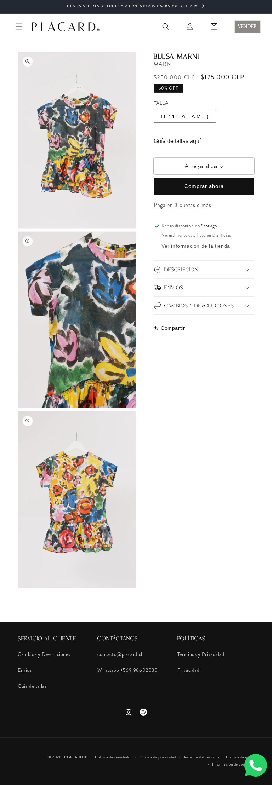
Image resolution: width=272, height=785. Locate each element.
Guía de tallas (32, 685)
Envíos (25, 670)
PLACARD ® (75, 757)
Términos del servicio (201, 757)
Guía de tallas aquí (177, 141)
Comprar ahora (204, 186)
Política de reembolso (113, 757)
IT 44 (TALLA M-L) (185, 116)
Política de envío (240, 757)
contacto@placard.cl (119, 654)
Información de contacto (233, 764)
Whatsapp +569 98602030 (127, 670)
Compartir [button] (173, 328)
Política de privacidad (157, 757)
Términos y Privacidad (201, 654)
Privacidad (188, 670)
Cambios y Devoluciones (44, 654)
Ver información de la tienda (196, 246)
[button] (19, 26)
